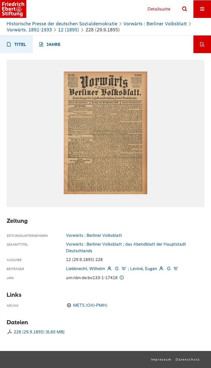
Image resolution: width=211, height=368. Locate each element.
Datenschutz (188, 359)
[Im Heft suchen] (202, 44)
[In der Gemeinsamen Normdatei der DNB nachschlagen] (116, 268)
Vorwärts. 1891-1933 (29, 30)
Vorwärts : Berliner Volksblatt (155, 24)
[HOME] (13, 9)
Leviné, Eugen (143, 268)
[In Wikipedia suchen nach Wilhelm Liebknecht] (124, 268)
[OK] (184, 9)
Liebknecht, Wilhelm (85, 268)
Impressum (161, 359)
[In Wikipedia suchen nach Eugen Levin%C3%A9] (176, 268)
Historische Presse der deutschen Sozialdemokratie (62, 24)
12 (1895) (68, 30)
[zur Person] (109, 268)
